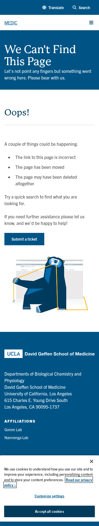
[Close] (92, 461)
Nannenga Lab (16, 437)
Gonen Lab (13, 429)
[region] (49, 488)
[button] (53, 7)
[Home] (6, 41)
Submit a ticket (24, 238)
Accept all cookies (49, 511)
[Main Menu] (91, 22)
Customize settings (49, 496)
